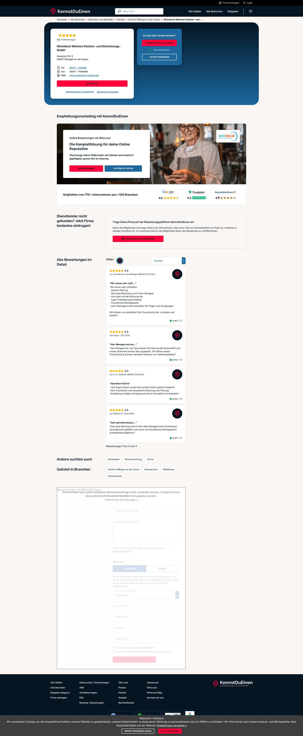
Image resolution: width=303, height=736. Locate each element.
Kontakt (123, 697)
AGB (81, 687)
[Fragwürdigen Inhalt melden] (180, 321)
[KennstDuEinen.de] (70, 11)
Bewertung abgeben (107, 91)
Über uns (123, 682)
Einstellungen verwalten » (172, 725)
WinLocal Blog (154, 692)
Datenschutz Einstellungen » (121, 499)
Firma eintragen (58, 697)
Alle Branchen (214, 11)
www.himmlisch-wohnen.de (84, 75)
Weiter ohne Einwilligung (138, 731)
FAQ (81, 697)
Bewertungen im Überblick (80, 91)
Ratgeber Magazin (60, 692)
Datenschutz (86, 682)
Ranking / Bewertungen (91, 702)
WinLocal (152, 687)
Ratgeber (233, 11)
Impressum (153, 682)
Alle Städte (194, 11)
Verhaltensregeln (88, 692)
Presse (122, 687)
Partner (122, 692)
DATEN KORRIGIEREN (159, 57)
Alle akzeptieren (170, 731)
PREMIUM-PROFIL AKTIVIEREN (159, 43)
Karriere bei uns (155, 697)
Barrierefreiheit (126, 702)
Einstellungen (102, 682)
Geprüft (175, 321)
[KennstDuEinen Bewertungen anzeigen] (119, 260)
